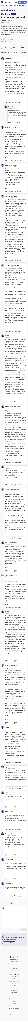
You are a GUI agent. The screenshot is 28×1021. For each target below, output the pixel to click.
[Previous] (6, 903)
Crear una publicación (9, 943)
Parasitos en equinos (18, 5)
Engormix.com (4, 5)
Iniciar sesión (22, 2)
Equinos (11, 5)
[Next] (22, 903)
